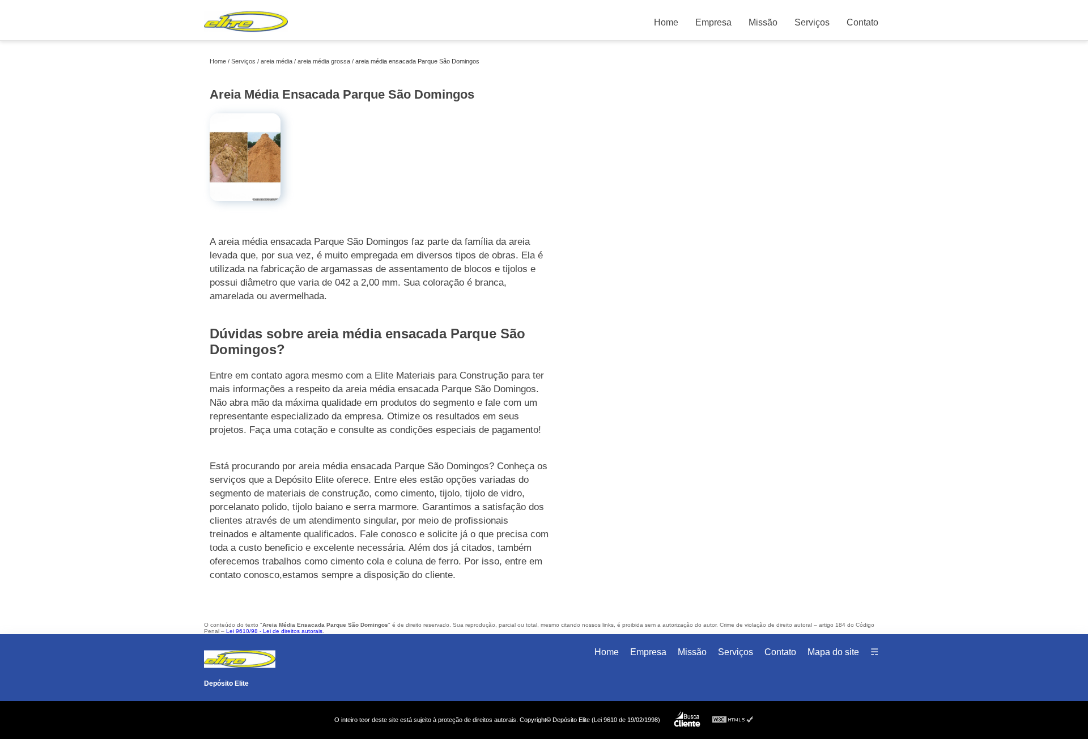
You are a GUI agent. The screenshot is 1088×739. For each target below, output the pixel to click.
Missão (763, 22)
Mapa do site (833, 652)
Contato (862, 22)
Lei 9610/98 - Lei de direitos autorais (274, 631)
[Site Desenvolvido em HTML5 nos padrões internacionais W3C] (733, 720)
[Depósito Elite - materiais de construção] (246, 34)
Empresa (713, 22)
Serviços (812, 22)
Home (666, 22)
